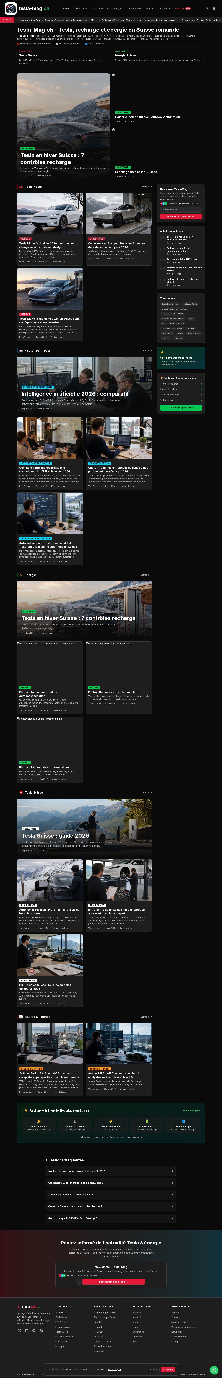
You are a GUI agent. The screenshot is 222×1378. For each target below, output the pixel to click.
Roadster (137, 1336)
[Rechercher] (207, 8)
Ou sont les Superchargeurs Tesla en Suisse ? (111, 1183)
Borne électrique (102, 1346)
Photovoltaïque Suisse (105, 1317)
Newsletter (176, 1331)
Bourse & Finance (64, 1336)
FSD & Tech (100, 8)
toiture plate (167, 333)
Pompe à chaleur (102, 1341)
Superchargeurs (179, 1336)
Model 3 (137, 1317)
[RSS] (41, 1330)
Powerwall (99, 1351)
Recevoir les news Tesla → (181, 216)
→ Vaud (98, 1327)
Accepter (168, 1369)
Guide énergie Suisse (181, 407)
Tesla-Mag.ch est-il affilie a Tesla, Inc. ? (111, 1194)
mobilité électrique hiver (173, 318)
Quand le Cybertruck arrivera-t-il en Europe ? (111, 1206)
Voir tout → (146, 186)
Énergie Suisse (62, 1327)
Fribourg (166, 338)
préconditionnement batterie (175, 309)
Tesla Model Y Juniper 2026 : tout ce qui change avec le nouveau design (98, 20)
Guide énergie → (191, 1110)
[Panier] (214, 8)
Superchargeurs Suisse (172, 314)
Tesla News (80, 8)
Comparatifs (163, 8)
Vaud (191, 318)
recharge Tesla (190, 304)
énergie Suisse (177, 323)
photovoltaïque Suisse (172, 328)
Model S (137, 1312)
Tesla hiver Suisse (170, 304)
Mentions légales (179, 1322)
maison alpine (194, 333)
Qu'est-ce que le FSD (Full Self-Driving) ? (111, 1218)
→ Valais (98, 1322)
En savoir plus (114, 1369)
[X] (19, 1330)
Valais (180, 333)
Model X (137, 1322)
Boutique (182, 8)
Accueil (66, 8)
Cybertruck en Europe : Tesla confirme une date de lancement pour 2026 (178, 20)
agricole (178, 338)
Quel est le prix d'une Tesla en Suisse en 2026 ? (111, 1171)
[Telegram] (34, 1330)
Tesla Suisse (135, 8)
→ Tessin (98, 1336)
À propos (176, 1312)
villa (163, 323)
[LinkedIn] (26, 1330)
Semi (135, 1341)
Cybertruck (138, 1331)
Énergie (117, 8)
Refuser (153, 1369)
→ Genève (99, 1331)
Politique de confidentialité (184, 1327)
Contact (175, 1317)
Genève (190, 328)
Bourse (149, 8)
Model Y (137, 1327)
